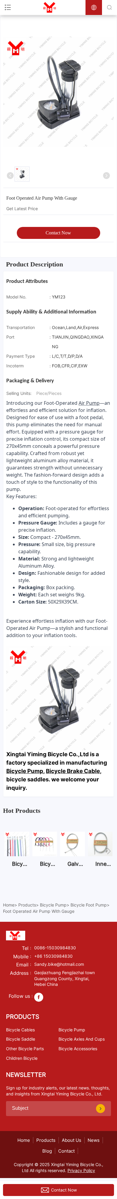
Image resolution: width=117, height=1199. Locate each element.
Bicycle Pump (24, 771)
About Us (71, 1140)
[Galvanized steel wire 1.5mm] (72, 854)
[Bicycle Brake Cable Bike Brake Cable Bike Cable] (16, 854)
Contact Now (58, 232)
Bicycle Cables (20, 1029)
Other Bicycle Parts (25, 1048)
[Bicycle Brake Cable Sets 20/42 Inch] (44, 854)
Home (8, 904)
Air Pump (89, 403)
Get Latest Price (22, 208)
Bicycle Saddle (20, 1039)
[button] (7, 848)
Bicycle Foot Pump (88, 904)
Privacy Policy (81, 1170)
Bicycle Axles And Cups (81, 1039)
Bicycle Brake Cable (73, 771)
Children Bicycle (22, 1058)
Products (27, 904)
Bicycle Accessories (77, 1048)
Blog (47, 1151)
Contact (66, 1151)
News (94, 1140)
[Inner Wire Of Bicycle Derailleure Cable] (100, 854)
